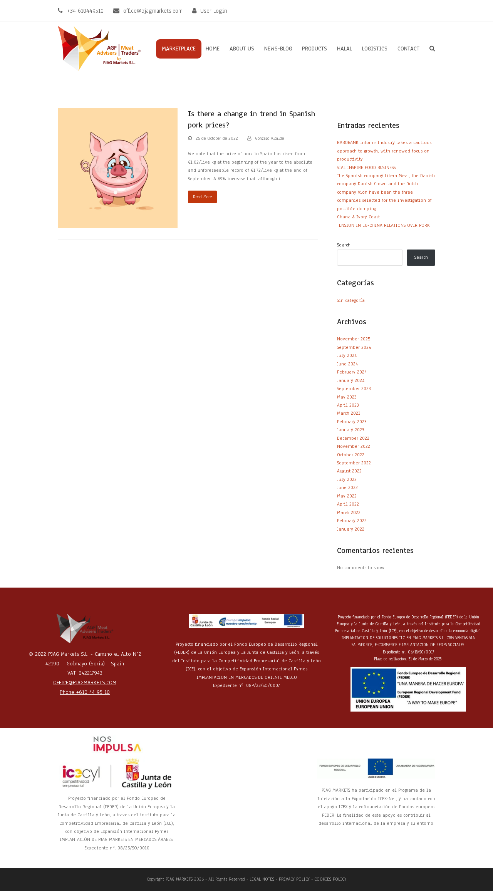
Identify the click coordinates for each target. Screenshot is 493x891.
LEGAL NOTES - (264, 879)
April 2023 (348, 405)
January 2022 (350, 529)
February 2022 (352, 521)
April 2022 (348, 504)
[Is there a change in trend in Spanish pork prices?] (118, 168)
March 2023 (348, 413)
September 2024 (354, 347)
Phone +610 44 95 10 (85, 692)
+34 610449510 (85, 11)
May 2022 (347, 496)
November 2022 (353, 446)
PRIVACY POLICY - (296, 879)
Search (343, 245)
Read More (202, 197)
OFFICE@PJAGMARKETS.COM (84, 682)
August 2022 (349, 471)
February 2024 (352, 372)
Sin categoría (351, 300)
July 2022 (347, 479)
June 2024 (347, 364)
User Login (213, 11)
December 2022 (353, 438)
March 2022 (349, 512)
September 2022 (354, 463)
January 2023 (350, 430)
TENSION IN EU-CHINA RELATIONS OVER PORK (383, 225)
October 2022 (350, 455)
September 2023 (354, 388)
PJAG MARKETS (179, 879)
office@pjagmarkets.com (153, 11)
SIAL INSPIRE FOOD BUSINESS (366, 167)
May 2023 (346, 397)
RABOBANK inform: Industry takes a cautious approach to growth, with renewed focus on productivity (384, 150)
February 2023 (351, 422)
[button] (432, 49)
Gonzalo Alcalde (269, 138)
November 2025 (353, 339)
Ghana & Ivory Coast (358, 217)
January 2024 (350, 380)
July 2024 (347, 355)
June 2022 (347, 487)
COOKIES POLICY (330, 879)
